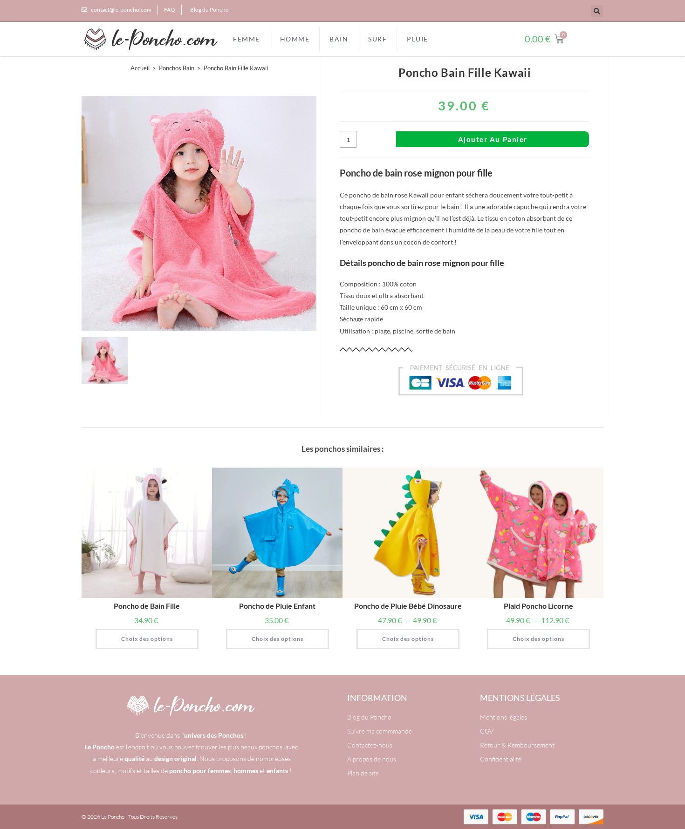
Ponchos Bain (176, 68)
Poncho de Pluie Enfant (277, 605)
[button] (597, 11)
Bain (338, 39)
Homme (295, 39)
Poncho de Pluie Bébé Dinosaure (408, 605)
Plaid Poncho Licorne (538, 605)
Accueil (140, 68)
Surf (377, 39)
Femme (246, 39)
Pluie (417, 39)
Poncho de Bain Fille (147, 605)
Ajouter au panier (492, 139)
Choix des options (147, 638)
